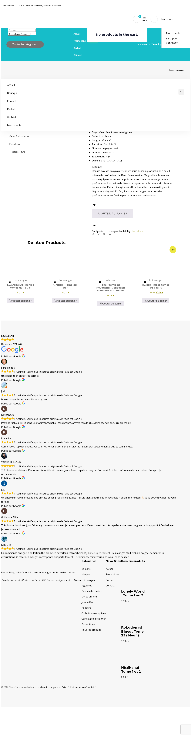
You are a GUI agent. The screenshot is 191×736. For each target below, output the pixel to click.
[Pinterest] (104, 234)
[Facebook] (93, 234)
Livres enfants (89, 596)
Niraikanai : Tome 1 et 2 (131, 669)
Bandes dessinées (91, 591)
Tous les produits (17, 151)
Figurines (86, 585)
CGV (64, 687)
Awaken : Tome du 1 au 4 (65, 286)
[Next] (132, 682)
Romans (86, 569)
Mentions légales (49, 687)
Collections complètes (93, 613)
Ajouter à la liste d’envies (94, 205)
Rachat (77, 47)
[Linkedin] (109, 234)
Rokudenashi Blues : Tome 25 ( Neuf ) (132, 631)
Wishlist (11, 117)
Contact (77, 54)
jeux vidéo (87, 602)
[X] (98, 234)
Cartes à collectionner (19, 136)
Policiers (86, 607)
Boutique (12, 93)
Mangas (86, 574)
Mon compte (173, 33)
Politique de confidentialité (83, 687)
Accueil (77, 33)
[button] (167, 19)
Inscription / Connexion (173, 40)
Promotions (14, 144)
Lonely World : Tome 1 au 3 (133, 593)
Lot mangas (111, 231)
